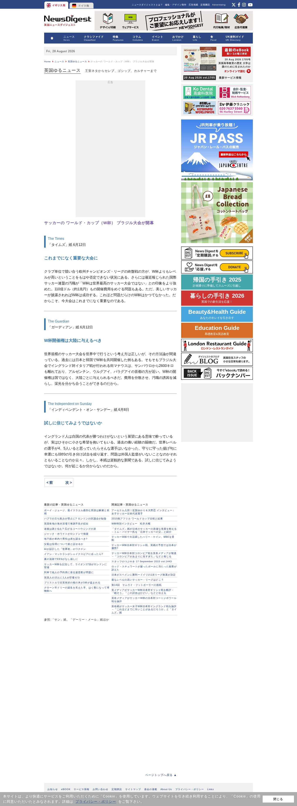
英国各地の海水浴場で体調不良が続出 (66, 523)
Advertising (219, 4)
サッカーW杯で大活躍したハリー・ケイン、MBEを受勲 (143, 538)
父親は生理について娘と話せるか (63, 544)
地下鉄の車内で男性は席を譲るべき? (65, 538)
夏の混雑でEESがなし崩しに (61, 559)
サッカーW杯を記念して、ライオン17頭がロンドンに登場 (75, 566)
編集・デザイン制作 (176, 4)
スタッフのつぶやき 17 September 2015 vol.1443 (142, 561)
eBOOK (65, 789)
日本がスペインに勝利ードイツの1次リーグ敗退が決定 (144, 574)
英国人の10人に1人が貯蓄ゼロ (62, 577)
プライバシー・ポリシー (95, 801)
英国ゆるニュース (77, 61)
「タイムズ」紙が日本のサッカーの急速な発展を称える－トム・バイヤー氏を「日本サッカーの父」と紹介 (144, 530)
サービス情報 (81, 789)
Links (210, 789)
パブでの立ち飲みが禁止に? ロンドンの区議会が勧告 (75, 518)
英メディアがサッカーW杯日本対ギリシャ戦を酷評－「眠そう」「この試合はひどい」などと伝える (143, 591)
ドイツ (81, 4)
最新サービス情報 (213, 77)
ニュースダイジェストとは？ (147, 4)
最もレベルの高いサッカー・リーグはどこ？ (138, 579)
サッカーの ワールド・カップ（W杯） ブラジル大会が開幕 (99, 223)
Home (47, 61)
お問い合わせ (100, 789)
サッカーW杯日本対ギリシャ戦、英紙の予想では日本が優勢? (144, 546)
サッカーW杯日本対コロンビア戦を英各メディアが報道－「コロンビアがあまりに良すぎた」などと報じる (144, 554)
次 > (68, 482)
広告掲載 (193, 4)
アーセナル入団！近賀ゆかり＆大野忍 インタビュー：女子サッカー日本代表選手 (143, 512)
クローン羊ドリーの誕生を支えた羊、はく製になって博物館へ (76, 589)
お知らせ (52, 789)
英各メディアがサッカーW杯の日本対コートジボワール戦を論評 (144, 599)
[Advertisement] (110, 149)
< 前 (50, 482)
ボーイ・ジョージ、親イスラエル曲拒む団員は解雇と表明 (76, 512)
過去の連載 (150, 789)
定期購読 (205, 4)
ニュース (59, 61)
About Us (166, 789)
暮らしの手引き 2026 (217, 298)
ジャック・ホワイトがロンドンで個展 (66, 533)
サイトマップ (133, 789)
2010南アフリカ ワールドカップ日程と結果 (137, 518)
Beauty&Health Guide (217, 314)
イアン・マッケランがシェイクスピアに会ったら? (73, 554)
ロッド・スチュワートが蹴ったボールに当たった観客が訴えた (144, 568)
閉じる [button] (278, 799)
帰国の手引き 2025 (217, 282)
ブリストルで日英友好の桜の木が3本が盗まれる (72, 582)
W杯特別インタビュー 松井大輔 (131, 523)
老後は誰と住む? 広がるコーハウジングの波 (70, 528)
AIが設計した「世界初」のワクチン (65, 549)
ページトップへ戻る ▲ (161, 775)
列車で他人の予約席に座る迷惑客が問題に (69, 572)
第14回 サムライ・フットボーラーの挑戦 (137, 585)
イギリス (56, 4)
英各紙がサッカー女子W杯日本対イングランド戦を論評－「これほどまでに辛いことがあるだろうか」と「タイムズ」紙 (144, 609)
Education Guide (217, 330)
